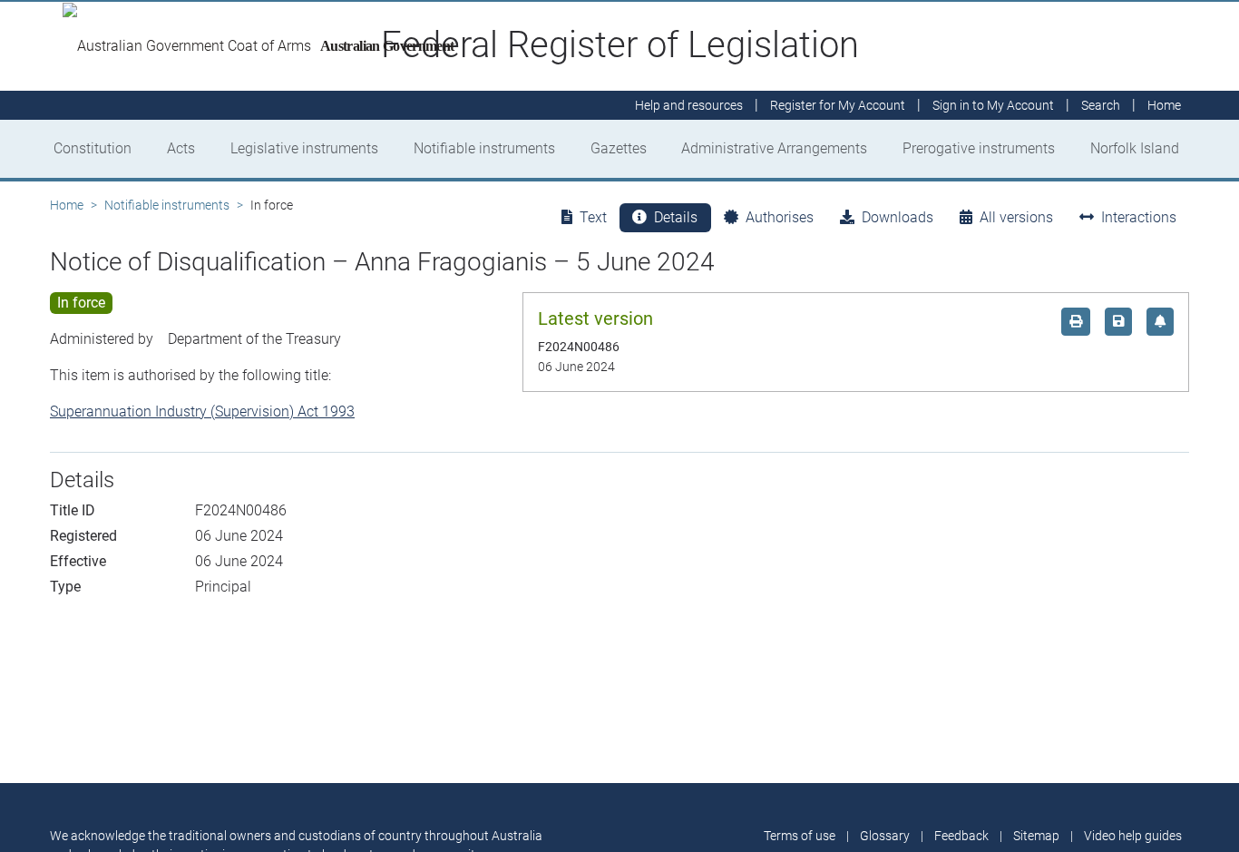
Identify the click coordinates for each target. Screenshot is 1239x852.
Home (66, 205)
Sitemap (1036, 835)
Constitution (93, 148)
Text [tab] (593, 217)
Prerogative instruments (978, 148)
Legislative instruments (304, 148)
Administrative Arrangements (774, 148)
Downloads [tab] (897, 217)
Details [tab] (676, 217)
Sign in (993, 105)
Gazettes (618, 148)
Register (837, 105)
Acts (181, 148)
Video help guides (1133, 835)
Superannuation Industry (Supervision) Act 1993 (202, 411)
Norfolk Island (1134, 148)
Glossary (885, 835)
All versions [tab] (1016, 217)
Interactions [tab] (1138, 217)
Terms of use (799, 835)
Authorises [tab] (780, 217)
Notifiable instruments (484, 148)
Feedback (961, 835)
